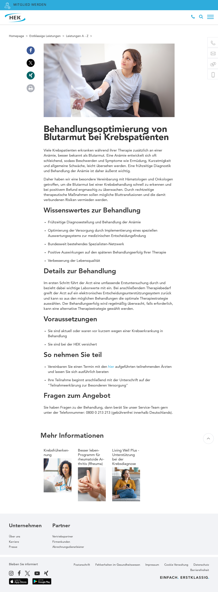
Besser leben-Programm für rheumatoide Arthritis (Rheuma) (91, 457)
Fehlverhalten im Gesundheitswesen (117, 565)
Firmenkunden (61, 542)
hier (111, 367)
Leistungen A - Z (77, 36)
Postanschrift (82, 565)
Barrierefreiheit (199, 570)
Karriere (14, 542)
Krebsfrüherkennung (56, 453)
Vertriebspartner (62, 536)
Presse (13, 547)
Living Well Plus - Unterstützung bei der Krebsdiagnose (125, 457)
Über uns (14, 536)
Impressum (152, 565)
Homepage (16, 36)
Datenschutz (201, 565)
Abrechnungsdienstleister (68, 547)
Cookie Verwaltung (176, 565)
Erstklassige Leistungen (45, 36)
